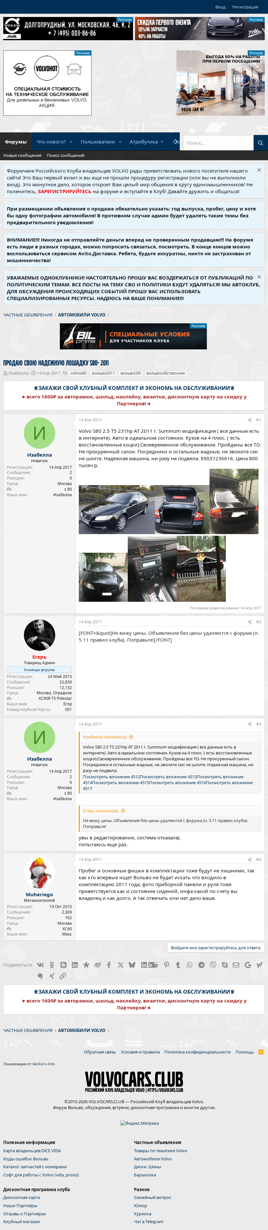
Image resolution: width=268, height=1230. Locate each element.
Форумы (16, 141)
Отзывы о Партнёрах (24, 1214)
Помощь (245, 1052)
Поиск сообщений (65, 155)
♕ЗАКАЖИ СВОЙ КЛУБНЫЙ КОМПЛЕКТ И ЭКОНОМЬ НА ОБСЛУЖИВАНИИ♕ (134, 388)
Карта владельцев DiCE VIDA (32, 1151)
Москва (65, 483)
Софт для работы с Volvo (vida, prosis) (41, 1175)
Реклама (125, 19)
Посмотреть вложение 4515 (120, 782)
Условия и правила (140, 1052)
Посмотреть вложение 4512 (111, 777)
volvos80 (79, 373)
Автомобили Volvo (153, 1159)
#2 (258, 622)
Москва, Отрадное (54, 693)
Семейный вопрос (152, 1197)
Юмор (140, 1205)
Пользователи (98, 141)
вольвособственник (165, 373)
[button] (71, 142)
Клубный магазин (21, 1221)
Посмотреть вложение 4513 (168, 777)
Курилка (142, 1214)
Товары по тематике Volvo (160, 1151)
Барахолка (145, 1175)
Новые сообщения (22, 155)
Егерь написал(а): (101, 811)
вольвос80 (131, 373)
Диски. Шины (147, 1167)
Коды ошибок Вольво (25, 1159)
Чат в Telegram (148, 1221)
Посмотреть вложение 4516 (177, 782)
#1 (258, 420)
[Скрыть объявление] (258, 170)
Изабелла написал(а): (105, 737)
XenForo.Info (43, 1063)
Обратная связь (100, 1052)
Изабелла (18, 373)
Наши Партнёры (20, 1205)
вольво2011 (103, 373)
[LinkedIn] (143, 964)
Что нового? (51, 141)
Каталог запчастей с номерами (35, 1167)
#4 (258, 859)
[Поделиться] (249, 420)
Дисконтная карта (21, 1197)
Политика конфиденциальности (197, 1052)
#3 (258, 724)
